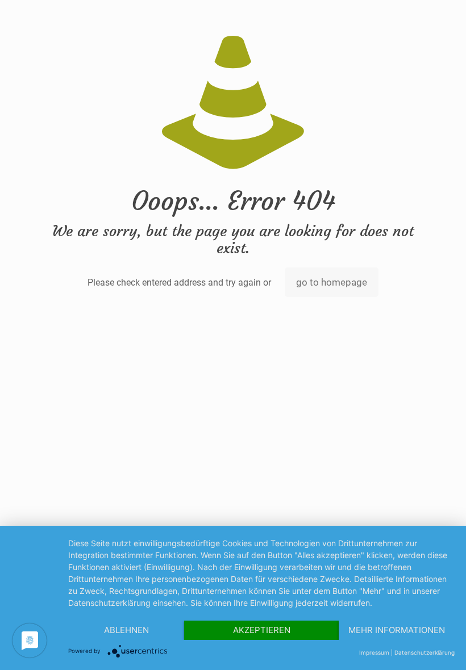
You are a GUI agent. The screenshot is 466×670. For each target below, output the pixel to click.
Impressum (374, 652)
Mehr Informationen (396, 630)
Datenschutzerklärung (424, 652)
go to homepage (331, 282)
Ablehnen (126, 630)
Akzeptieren (261, 630)
